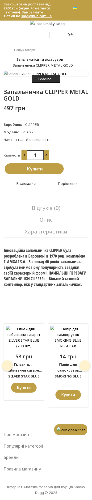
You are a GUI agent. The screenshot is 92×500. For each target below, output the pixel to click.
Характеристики (46, 231)
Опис (46, 219)
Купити (35, 169)
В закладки (26, 183)
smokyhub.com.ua (36, 16)
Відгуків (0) (46, 208)
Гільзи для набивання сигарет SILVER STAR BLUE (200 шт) (24, 367)
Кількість (12, 155)
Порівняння (68, 183)
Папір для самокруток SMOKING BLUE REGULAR (68, 367)
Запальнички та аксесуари (40, 59)
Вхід (25, 34)
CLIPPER (32, 124)
